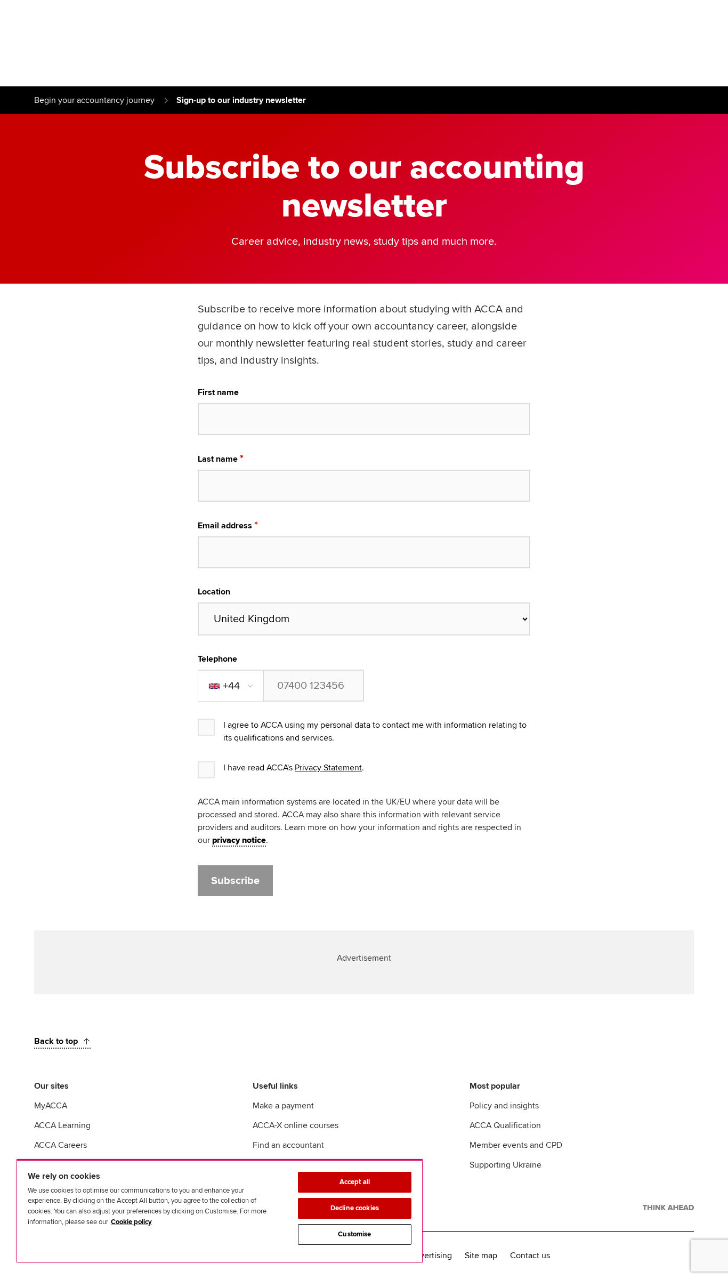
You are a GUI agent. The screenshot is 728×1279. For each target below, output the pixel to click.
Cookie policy (131, 1222)
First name (218, 392)
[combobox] (231, 686)
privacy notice (239, 840)
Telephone (217, 659)
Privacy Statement (328, 767)
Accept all (354, 1182)
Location (214, 591)
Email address (225, 525)
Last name (218, 459)
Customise (354, 1234)
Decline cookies (354, 1208)
